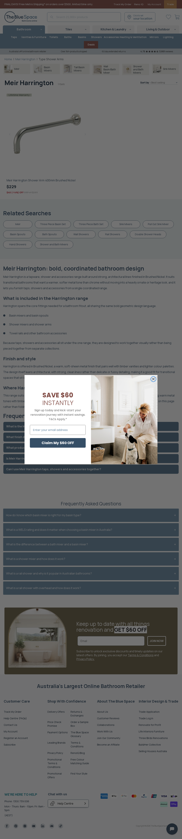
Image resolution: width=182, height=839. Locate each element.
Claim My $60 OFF (58, 442)
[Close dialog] (153, 379)
